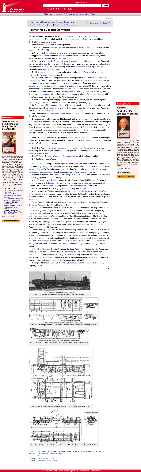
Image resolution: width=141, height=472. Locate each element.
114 (47, 50)
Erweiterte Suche (81, 2)
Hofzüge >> (105, 23)
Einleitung (33, 25)
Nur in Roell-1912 (65, 9)
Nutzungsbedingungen (66, 471)
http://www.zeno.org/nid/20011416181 (50, 453)
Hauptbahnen (54, 108)
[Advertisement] (128, 6)
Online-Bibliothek (13, 6)
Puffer (106, 175)
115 (37, 180)
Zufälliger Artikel (71, 14)
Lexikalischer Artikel (44, 460)
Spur (100, 235)
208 (53, 458)
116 (68, 58)
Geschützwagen (69, 156)
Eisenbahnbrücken (36, 86)
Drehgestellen (59, 47)
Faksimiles (58, 25)
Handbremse (41, 241)
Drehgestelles (45, 172)
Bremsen (87, 72)
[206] (39, 194)
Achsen (94, 36)
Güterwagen (69, 36)
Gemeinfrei (41, 456)
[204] (30, 36)
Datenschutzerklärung (82, 471)
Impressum (96, 471)
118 (66, 69)
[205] (52, 111)
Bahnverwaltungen (61, 148)
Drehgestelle (66, 64)
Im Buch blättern (123, 173)
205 (42, 458)
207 (50, 458)
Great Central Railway (77, 191)
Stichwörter (42, 25)
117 (61, 69)
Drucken (109, 18)
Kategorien (84, 14)
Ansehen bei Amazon (125, 176)
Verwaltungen (60, 113)
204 (39, 458)
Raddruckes (98, 169)
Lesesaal (58, 14)
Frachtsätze (33, 153)
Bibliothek (50, 9)
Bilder (50, 25)
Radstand (57, 175)
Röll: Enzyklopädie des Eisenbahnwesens (52, 22)
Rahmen (48, 58)
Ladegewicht (34, 216)
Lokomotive (45, 94)
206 (46, 458)
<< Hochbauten (93, 23)
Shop (93, 14)
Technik (54, 460)
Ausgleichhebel (81, 172)
